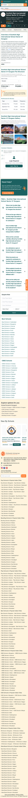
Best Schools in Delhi (7, 355)
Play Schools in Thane (21, 586)
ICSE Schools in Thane (7, 710)
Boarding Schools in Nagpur (8, 536)
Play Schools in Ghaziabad (8, 608)
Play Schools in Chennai (7, 575)
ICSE (9, 49)
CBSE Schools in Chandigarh (8, 681)
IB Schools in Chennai (7, 733)
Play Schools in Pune (19, 578)
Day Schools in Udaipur (7, 504)
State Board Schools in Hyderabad (10, 755)
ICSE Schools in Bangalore (7, 695)
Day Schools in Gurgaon (7, 509)
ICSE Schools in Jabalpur (8, 704)
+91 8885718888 (7, 465)
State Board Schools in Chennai (9, 753)
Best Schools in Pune (7, 330)
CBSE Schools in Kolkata (8, 364)
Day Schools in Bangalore (7, 483)
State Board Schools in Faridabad (9, 790)
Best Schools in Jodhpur (8, 349)
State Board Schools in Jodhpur (9, 770)
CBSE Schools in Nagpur (8, 378)
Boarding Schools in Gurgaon (8, 562)
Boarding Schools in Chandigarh (9, 559)
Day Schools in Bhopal (7, 498)
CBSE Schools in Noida (8, 395)
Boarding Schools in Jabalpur (8, 538)
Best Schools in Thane (8, 341)
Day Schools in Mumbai (7, 487)
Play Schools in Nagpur (18, 580)
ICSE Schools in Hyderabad (8, 697)
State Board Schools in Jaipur (9, 768)
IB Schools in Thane (6, 739)
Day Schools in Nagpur (18, 489)
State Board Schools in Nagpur (9, 764)
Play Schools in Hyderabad (20, 575)
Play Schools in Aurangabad (8, 586)
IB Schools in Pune (17, 735)
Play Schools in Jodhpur (7, 584)
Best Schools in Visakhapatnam (9, 633)
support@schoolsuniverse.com (11, 463)
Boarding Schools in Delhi (8, 553)
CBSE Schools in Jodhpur (9, 385)
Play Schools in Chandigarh (8, 599)
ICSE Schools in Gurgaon (8, 721)
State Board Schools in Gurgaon (9, 786)
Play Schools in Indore (7, 580)
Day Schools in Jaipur (19, 491)
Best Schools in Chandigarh (8, 639)
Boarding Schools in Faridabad (9, 566)
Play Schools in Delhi (6, 591)
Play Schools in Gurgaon (7, 602)
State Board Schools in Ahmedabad (10, 783)
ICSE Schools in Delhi (7, 712)
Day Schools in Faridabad (8, 513)
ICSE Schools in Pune (19, 699)
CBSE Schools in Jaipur (8, 376)
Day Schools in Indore (7, 489)
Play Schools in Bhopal (7, 588)
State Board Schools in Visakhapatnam (11, 779)
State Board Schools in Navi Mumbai (10, 788)
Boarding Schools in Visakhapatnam (10, 555)
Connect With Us (8, 193)
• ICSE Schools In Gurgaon (7, 409)
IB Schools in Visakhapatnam (8, 741)
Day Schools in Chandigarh (8, 507)
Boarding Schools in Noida (8, 551)
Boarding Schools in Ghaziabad (9, 568)
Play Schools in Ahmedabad (8, 597)
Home (2, 8)
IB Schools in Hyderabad (19, 733)
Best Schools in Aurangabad (9, 347)
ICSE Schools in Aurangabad (8, 708)
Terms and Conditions (10, 794)
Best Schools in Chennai (8, 326)
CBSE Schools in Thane (8, 380)
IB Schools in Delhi (16, 739)
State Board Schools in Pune (8, 759)
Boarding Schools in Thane (8, 546)
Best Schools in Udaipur (7, 635)
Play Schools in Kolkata (19, 573)
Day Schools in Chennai (7, 485)
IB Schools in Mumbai (7, 735)
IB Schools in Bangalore (6, 730)
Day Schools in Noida (18, 498)
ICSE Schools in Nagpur (19, 702)
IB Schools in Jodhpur (17, 737)
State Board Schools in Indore (9, 762)
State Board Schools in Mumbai (9, 757)
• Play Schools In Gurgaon (7, 413)
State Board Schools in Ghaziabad (10, 792)
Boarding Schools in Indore (8, 533)
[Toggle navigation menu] (26, 2)
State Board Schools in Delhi (8, 777)
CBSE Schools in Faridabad (8, 688)
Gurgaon (6, 8)
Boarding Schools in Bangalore (8, 520)
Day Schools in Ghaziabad (8, 515)
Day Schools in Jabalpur (7, 491)
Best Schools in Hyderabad (9, 322)
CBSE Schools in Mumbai (9, 374)
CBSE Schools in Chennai (9, 366)
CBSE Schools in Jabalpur (9, 389)
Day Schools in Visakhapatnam (9, 502)
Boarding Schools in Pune (8, 531)
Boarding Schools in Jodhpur (8, 542)
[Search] (25, 4)
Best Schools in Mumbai (8, 334)
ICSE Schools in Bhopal (19, 710)
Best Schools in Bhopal (8, 343)
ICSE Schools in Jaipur (20, 704)
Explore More (17, 444)
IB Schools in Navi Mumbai (19, 744)
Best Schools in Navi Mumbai (8, 644)
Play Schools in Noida (19, 588)
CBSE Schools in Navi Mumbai (9, 686)
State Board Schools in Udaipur (9, 781)
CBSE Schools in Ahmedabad (9, 679)
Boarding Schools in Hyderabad (9, 527)
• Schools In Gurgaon (6, 407)
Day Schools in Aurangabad (8, 496)
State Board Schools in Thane (9, 773)
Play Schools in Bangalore (7, 573)
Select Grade (4, 78)
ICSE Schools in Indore (7, 702)
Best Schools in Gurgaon (8, 328)
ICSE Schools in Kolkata (20, 695)
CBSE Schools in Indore (8, 387)
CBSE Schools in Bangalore (9, 370)
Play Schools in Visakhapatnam (9, 593)
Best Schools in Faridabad (8, 646)
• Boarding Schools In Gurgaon (8, 415)
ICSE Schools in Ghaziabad (8, 725)
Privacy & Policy (19, 794)
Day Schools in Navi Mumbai (8, 511)
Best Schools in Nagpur (8, 345)
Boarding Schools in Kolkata (8, 522)
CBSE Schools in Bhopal (8, 391)
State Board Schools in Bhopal (9, 775)
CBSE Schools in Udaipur (8, 677)
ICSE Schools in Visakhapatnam (9, 715)
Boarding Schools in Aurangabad (9, 544)
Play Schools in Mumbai (7, 578)
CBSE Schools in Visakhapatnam (9, 675)
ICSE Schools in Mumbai (7, 699)
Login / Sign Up (14, 166)
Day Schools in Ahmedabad (20, 504)
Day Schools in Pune (19, 487)
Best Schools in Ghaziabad (8, 648)
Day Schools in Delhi (6, 500)
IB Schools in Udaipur (22, 741)
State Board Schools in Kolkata (9, 751)
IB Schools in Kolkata (18, 730)
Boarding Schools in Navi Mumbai (9, 564)
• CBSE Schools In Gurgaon (19, 407)
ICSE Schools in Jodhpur (7, 706)
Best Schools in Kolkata (8, 332)
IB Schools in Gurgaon (7, 744)
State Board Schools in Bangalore (9, 749)
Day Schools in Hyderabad (20, 485)
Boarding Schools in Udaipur (8, 557)
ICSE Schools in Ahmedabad (8, 717)
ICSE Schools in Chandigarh (8, 719)
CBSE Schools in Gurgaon (9, 393)
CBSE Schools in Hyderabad (9, 368)
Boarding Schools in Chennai (8, 525)
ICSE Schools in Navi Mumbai (9, 723)
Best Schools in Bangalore (9, 324)
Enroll (23, 476)
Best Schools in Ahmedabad (8, 637)
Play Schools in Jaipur (19, 582)
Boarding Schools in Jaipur (8, 540)
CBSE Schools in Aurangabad (10, 382)
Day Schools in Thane (21, 496)
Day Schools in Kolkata (19, 483)
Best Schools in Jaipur (8, 337)
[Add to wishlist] (14, 25)
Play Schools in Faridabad (8, 606)
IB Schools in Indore (6, 737)
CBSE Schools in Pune (8, 372)
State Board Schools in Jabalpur (9, 766)
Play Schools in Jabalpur (7, 582)
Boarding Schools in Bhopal (8, 549)
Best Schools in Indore (8, 339)
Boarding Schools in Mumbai (8, 529)
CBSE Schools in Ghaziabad (8, 690)
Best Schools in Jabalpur (8, 351)
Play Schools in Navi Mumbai (8, 604)
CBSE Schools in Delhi (8, 397)
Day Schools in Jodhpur (7, 494)
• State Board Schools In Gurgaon (9, 411)
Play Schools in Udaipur (7, 595)
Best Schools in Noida (8, 353)
